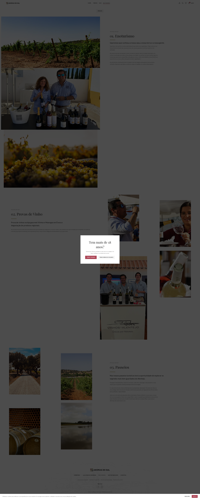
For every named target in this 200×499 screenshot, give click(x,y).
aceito (195, 496)
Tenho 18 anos (91, 257)
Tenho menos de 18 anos (106, 257)
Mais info (187, 496)
